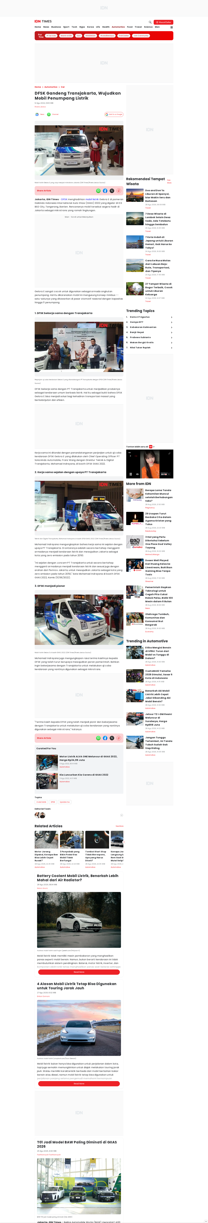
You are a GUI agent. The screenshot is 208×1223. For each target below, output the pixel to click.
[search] (150, 22)
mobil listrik (92, 199)
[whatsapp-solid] (98, 191)
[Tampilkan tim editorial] (121, 815)
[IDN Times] (43, 21)
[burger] (171, 27)
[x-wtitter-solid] (112, 191)
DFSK (64, 199)
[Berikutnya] (124, 954)
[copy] (118, 190)
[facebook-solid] (105, 191)
